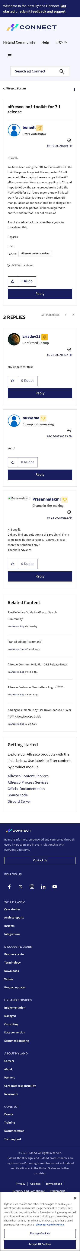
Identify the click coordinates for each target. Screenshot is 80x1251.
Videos (8, 979)
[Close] (75, 1198)
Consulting (11, 1024)
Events (8, 1114)
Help (45, 42)
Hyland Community (19, 42)
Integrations (12, 934)
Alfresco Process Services (28, 782)
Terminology (12, 963)
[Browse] (9, 55)
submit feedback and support (42, 11)
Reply (40, 293)
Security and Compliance (29, 1191)
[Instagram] (32, 887)
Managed (10, 1016)
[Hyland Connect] (31, 27)
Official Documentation (26, 788)
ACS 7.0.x (16, 265)
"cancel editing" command (24, 642)
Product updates (15, 987)
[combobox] (40, 71)
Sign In (61, 42)
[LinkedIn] (43, 887)
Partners (9, 1078)
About (8, 1069)
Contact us (40, 860)
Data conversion (14, 1032)
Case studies (12, 909)
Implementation (14, 1008)
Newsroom (11, 1094)
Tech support (12, 1139)
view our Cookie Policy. (50, 1225)
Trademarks (57, 1191)
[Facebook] (9, 887)
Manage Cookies (40, 1233)
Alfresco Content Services (35, 253)
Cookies (35, 1184)
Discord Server (19, 801)
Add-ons (28, 265)
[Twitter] (21, 887)
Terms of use (54, 1184)
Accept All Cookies (40, 1244)
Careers (9, 1061)
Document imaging (16, 1041)
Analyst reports (14, 918)
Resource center (14, 954)
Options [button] (74, 88)
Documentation (14, 1131)
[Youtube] (54, 887)
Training (9, 1123)
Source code (18, 795)
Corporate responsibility (20, 1086)
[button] (13, 281)
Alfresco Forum (16, 88)
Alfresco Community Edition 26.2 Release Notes (38, 664)
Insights (9, 926)
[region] (40, 1221)
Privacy (20, 1184)
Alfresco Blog (17, 626)
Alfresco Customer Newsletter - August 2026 (35, 687)
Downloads (11, 971)
